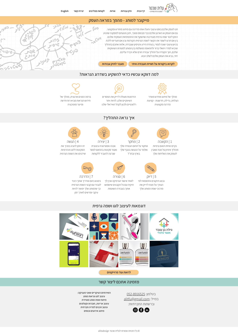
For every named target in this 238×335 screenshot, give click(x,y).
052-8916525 (136, 293)
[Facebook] (141, 310)
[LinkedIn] (147, 310)
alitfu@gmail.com (137, 298)
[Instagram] (135, 310)
